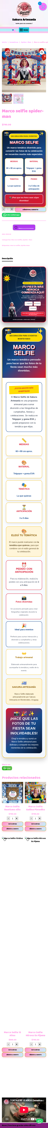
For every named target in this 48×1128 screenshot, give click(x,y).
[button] (42, 52)
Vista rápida (12, 824)
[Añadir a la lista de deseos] (5, 784)
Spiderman (25, 245)
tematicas (13, 42)
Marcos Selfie (16, 240)
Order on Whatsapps (13, 215)
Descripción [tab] (7, 258)
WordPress (30, 1125)
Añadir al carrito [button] (12, 829)
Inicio (4, 42)
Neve (4, 1125)
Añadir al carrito (30, 209)
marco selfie (15, 245)
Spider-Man (26, 42)
